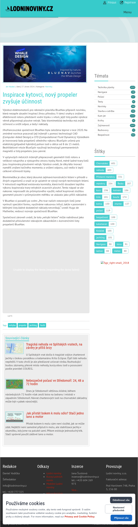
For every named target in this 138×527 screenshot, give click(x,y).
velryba (12, 325)
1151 (133, 116)
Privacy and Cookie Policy (80, 516)
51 (134, 130)
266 (133, 106)
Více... (75, 490)
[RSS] (95, 87)
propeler (22, 325)
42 (134, 101)
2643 (133, 125)
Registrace (130, 2)
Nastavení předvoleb (118, 509)
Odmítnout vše (121, 500)
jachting (33, 325)
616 (133, 135)
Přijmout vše (121, 518)
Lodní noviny (53, 473)
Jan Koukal (10, 86)
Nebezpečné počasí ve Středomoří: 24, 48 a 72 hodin (46, 392)
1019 (133, 87)
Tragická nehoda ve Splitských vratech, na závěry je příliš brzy (46, 358)
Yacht (42, 325)
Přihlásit (112, 2)
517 (133, 97)
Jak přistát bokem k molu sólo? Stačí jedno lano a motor (46, 425)
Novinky (48, 86)
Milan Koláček (54, 493)
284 (133, 111)
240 (133, 92)
